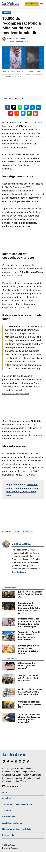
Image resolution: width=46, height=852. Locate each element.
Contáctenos (8, 798)
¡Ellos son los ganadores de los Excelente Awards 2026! (30, 594)
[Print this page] (35, 113)
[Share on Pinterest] (10, 113)
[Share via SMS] (23, 113)
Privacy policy (8, 835)
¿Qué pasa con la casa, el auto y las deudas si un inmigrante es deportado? (29, 718)
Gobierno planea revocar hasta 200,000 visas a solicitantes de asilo (30, 691)
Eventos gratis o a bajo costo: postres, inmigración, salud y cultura (29, 650)
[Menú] (42, 4)
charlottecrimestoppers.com (15, 393)
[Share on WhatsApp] (20, 107)
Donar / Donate (31, 4)
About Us (6, 792)
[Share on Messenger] (26, 107)
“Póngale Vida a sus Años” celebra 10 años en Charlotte (29, 678)
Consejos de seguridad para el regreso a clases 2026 (29, 704)
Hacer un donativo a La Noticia (16, 829)
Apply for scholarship (12, 823)
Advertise (6, 811)
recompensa (27, 531)
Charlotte (6, 13)
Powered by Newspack (10, 848)
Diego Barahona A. (18, 38)
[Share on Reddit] (16, 113)
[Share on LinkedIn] (38, 107)
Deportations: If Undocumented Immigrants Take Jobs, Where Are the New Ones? (29, 608)
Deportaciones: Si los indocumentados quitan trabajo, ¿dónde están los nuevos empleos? (29, 623)
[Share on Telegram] (32, 107)
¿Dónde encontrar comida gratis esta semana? (27, 665)
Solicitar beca (8, 817)
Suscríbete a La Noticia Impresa (17, 804)
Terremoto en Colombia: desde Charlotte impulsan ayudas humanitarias (30, 636)
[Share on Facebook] (7, 107)
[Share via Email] (29, 113)
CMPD (17, 531)
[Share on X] (13, 107)
